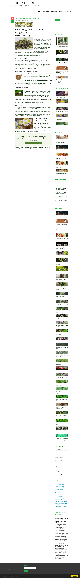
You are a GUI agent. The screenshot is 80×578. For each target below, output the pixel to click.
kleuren (59, 491)
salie (61, 499)
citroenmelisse (61, 486)
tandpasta (62, 503)
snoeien (63, 501)
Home (39, 11)
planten (65, 498)
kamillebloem (38, 147)
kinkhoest (56, 491)
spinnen (66, 501)
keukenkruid (64, 489)
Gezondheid (61, 11)
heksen (64, 488)
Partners (10, 569)
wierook (65, 506)
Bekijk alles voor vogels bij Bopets (33, 143)
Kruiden (43, 11)
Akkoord (75, 576)
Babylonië (18, 147)
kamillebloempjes (43, 147)
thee (35, 148)
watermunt (62, 506)
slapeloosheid (58, 501)
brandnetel (66, 484)
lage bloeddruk (63, 493)
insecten (61, 489)
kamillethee (48, 147)
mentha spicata (61, 494)
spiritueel (56, 503)
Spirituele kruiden (54, 11)
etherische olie (25, 147)
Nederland (57, 496)
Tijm (59, 505)
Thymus (56, 504)
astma (60, 484)
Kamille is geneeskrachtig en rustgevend (27, 18)
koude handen (63, 491)
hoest (35, 147)
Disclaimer (10, 567)
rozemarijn (57, 499)
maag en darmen (20, 148)
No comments (31, 20)
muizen (66, 494)
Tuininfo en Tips (68, 11)
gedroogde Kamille (31, 147)
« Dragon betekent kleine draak (17, 151)
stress (59, 503)
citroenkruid (57, 486)
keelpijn (16, 148)
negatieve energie (61, 496)
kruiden (58, 492)
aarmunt (56, 483)
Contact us (10, 564)
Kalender (47, 11)
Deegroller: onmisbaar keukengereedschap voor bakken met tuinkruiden (61, 188)
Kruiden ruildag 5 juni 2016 (61, 474)
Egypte (21, 147)
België (63, 484)
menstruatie (57, 494)
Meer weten (23, 576)
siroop (63, 499)
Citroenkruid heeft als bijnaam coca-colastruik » (39, 151)
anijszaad (62, 483)
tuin (61, 505)
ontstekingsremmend (31, 148)
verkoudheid (38, 148)
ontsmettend (25, 148)
